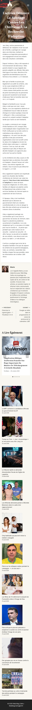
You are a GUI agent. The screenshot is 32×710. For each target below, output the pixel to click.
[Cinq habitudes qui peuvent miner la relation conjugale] (16, 523)
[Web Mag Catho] (10, 5)
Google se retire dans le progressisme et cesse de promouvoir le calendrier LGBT (24, 314)
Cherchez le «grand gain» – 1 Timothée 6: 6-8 (7, 311)
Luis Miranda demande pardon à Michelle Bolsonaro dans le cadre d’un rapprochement (15, 505)
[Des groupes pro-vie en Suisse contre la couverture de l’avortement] (16, 648)
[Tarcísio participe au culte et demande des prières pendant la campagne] (16, 678)
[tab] (12, 376)
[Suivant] (27, 356)
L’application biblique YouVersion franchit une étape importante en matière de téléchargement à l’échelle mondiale (15, 363)
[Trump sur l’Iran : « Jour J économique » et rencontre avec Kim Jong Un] (16, 427)
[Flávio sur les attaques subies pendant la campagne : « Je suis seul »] (16, 554)
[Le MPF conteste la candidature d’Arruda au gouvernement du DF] (16, 396)
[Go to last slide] (4, 356)
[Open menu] (28, 5)
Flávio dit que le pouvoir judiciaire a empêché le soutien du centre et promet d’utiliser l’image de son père (15, 630)
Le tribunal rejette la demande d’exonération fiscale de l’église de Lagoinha (13, 472)
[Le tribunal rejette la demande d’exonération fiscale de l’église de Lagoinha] (16, 457)
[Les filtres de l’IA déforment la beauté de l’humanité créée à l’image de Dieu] (16, 584)
